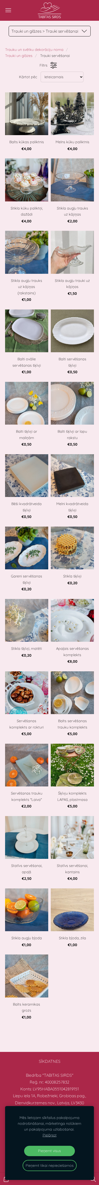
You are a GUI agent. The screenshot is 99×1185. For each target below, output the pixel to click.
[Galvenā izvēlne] (8, 10)
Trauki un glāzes (18, 55)
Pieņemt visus (49, 1151)
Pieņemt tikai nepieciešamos (50, 1165)
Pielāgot (50, 1135)
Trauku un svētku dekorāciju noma (34, 49)
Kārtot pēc (28, 77)
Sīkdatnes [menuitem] (49, 1061)
